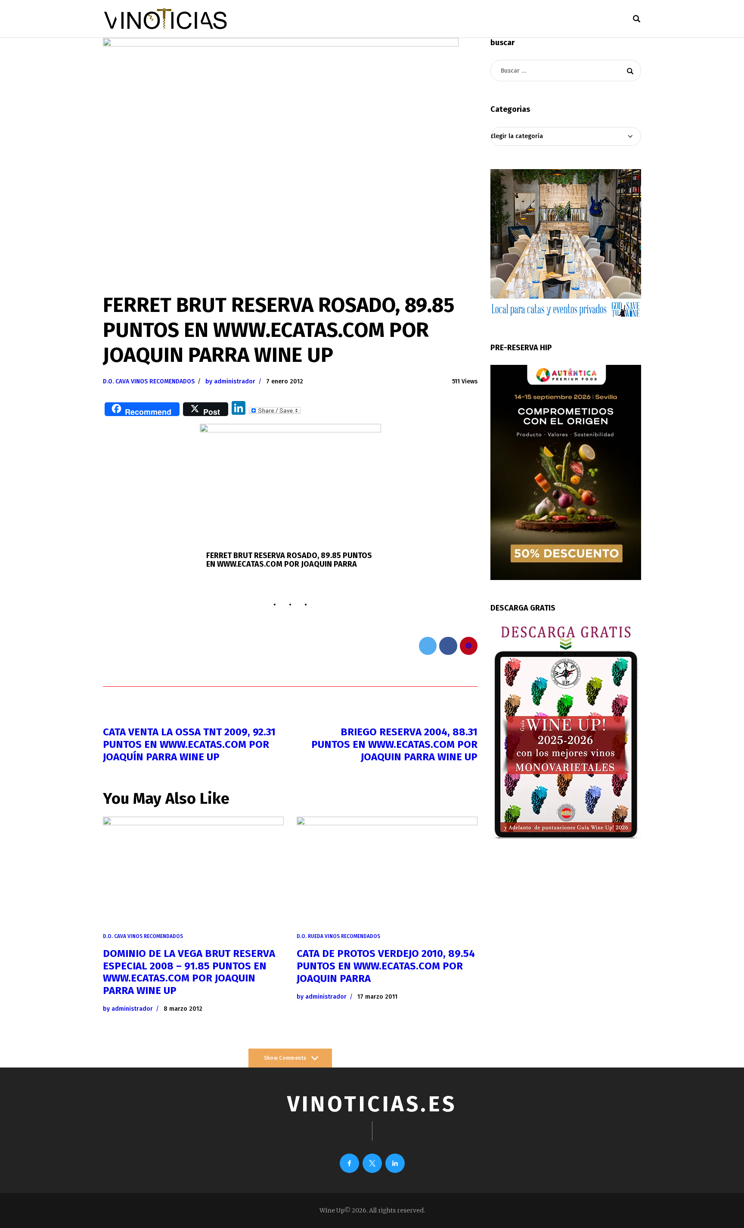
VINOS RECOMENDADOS (163, 381)
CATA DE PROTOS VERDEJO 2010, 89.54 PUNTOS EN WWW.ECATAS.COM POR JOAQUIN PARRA (386, 965)
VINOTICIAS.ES (372, 1104)
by (230, 381)
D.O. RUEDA (310, 936)
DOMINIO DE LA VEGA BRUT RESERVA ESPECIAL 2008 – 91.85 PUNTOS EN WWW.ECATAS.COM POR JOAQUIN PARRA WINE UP (189, 972)
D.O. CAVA (116, 381)
